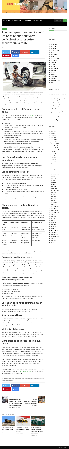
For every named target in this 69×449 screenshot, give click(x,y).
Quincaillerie (54, 78)
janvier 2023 (54, 204)
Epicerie (53, 64)
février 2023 (54, 202)
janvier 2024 (54, 188)
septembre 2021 (55, 236)
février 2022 (54, 226)
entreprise (53, 62)
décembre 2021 (55, 230)
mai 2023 (53, 196)
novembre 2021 (55, 232)
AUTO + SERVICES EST (25, 371)
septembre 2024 (55, 174)
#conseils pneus (19, 378)
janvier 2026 (54, 142)
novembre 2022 (55, 208)
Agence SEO (54, 44)
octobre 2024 (54, 172)
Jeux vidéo (53, 70)
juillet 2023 (53, 192)
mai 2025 (53, 158)
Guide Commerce (62, 447)
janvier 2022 (54, 228)
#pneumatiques (29, 378)
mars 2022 (53, 224)
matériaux (53, 74)
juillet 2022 (53, 216)
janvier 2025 (54, 166)
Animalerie (27, 20)
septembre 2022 (55, 212)
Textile (23, 24)
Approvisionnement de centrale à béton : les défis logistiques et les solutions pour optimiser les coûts (15, 403)
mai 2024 (53, 182)
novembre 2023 (55, 190)
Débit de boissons (55, 58)
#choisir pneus (10, 378)
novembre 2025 (55, 146)
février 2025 (54, 164)
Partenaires (32, 24)
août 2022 (53, 214)
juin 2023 (53, 194)
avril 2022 (53, 222)
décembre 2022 (55, 206)
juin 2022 (53, 218)
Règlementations (55, 80)
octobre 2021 (54, 234)
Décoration (7, 24)
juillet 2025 (53, 154)
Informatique (37, 20)
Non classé (54, 76)
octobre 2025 (54, 148)
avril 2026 (53, 136)
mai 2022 (53, 220)
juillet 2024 (53, 178)
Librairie (16, 24)
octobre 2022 (54, 210)
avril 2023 (53, 198)
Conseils (4, 29)
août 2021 (53, 238)
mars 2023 (53, 200)
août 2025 (53, 152)
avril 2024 (53, 184)
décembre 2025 (55, 144)
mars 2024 (53, 186)
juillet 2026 (53, 131)
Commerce (54, 54)
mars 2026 (53, 138)
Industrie (53, 66)
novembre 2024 (55, 170)
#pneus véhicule (39, 378)
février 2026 (54, 140)
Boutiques (6, 20)
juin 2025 (53, 156)
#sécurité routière (7, 380)
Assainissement (55, 50)
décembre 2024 (55, 168)
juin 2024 (53, 180)
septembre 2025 (55, 150)
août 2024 (53, 176)
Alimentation (16, 20)
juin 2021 (53, 242)
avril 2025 (53, 160)
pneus (31, 115)
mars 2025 (53, 162)
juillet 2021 (53, 240)
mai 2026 (53, 133)
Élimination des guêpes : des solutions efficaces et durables (22, 429)
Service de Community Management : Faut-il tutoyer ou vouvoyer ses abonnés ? (58, 113)
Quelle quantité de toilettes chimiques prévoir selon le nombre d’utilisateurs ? (58, 119)
